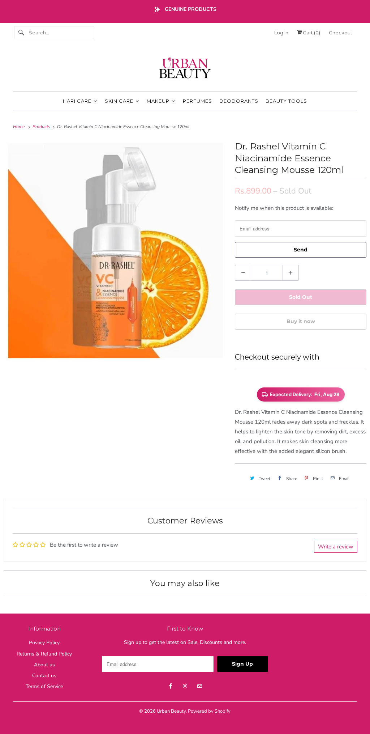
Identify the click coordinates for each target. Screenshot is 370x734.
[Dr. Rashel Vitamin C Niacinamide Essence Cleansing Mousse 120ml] (115, 250)
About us (44, 664)
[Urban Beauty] (185, 68)
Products (42, 127)
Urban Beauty (171, 711)
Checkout (340, 32)
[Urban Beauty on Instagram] (185, 686)
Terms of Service (44, 686)
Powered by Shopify (209, 711)
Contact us (44, 675)
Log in (281, 32)
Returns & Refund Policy (44, 653)
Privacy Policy (44, 642)
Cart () (311, 32)
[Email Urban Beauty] (199, 686)
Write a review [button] (335, 546)
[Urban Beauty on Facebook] (170, 686)
